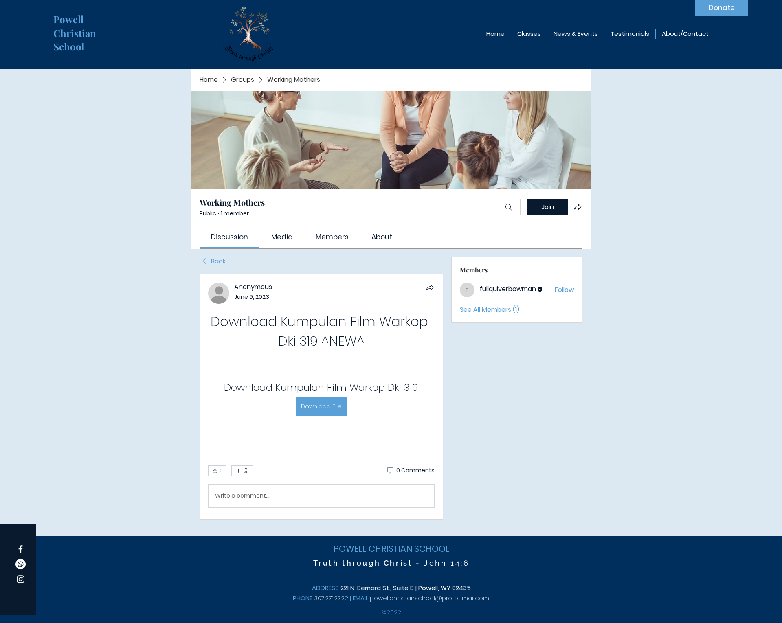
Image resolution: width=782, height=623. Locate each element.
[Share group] (577, 207)
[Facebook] (20, 549)
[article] (321, 397)
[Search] (509, 207)
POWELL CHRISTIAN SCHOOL (392, 549)
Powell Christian (76, 26)
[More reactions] (242, 470)
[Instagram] (20, 579)
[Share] (430, 287)
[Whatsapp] (20, 564)
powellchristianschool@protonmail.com (429, 598)
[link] (229, 237)
